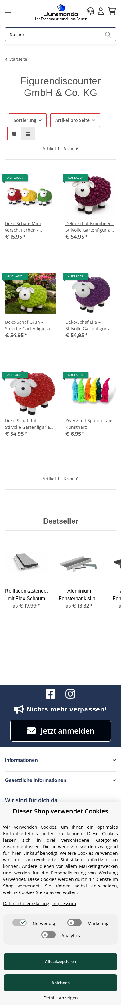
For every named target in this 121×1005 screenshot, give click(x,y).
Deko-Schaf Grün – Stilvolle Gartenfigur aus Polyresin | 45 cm (30, 325)
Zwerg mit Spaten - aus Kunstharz (89, 424)
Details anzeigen (60, 998)
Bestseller (60, 521)
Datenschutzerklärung (26, 903)
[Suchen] (108, 34)
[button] (90, 11)
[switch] (19, 922)
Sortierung (25, 120)
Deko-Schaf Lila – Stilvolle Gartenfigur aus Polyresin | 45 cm (90, 325)
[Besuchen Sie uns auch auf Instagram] (70, 694)
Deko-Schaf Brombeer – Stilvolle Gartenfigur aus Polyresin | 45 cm (90, 226)
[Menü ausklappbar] (8, 11)
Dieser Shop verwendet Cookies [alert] (60, 811)
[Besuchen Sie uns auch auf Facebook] (51, 694)
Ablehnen (61, 982)
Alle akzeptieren (60, 961)
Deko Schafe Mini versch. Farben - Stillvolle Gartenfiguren (29, 226)
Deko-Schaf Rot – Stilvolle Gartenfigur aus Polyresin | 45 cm (30, 424)
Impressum (64, 903)
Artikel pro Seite (72, 120)
